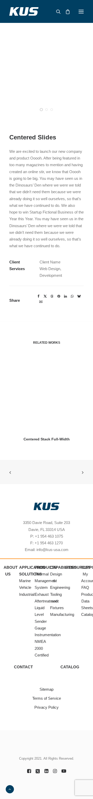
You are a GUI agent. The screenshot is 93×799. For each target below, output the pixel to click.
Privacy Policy (46, 707)
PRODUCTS (46, 567)
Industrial (26, 594)
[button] (81, 11)
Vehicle (25, 587)
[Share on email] (41, 301)
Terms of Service (46, 698)
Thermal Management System (46, 581)
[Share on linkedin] (65, 296)
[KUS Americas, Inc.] (24, 11)
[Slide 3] (51, 110)
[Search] (56, 11)
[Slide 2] (46, 110)
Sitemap (46, 689)
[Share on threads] (52, 296)
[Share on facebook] (38, 296)
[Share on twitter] (45, 296)
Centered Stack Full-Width (47, 439)
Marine (25, 581)
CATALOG (69, 667)
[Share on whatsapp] (72, 296)
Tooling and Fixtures (57, 601)
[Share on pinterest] (59, 296)
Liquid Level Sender (41, 615)
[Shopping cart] (65, 11)
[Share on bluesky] (79, 296)
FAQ (85, 587)
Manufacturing (62, 614)
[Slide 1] (41, 110)
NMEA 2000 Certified (42, 648)
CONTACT (23, 667)
